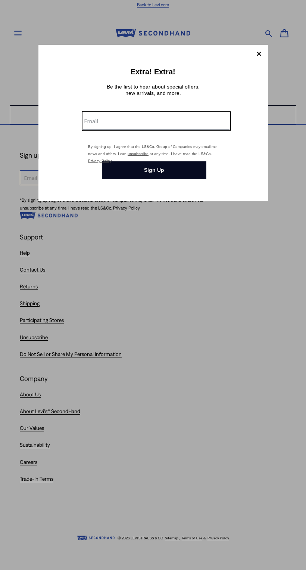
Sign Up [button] (154, 170)
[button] (259, 53)
